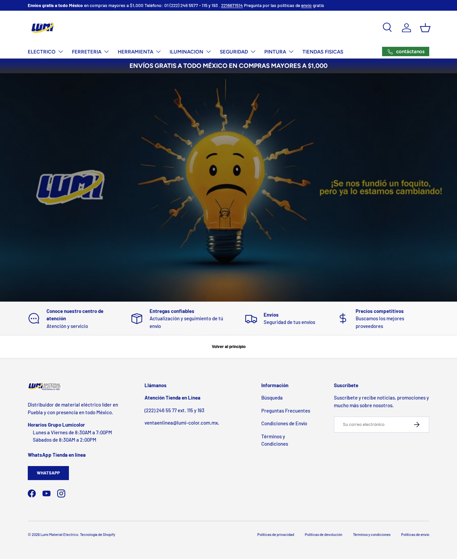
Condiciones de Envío (284, 423)
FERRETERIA (86, 52)
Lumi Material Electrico (59, 534)
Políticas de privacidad (275, 534)
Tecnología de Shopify (97, 534)
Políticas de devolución (323, 534)
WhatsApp (48, 472)
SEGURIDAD (234, 52)
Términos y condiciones (371, 534)
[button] (425, 27)
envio (306, 5)
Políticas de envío (415, 534)
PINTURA (275, 52)
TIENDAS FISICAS (322, 52)
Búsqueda (272, 398)
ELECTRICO (42, 52)
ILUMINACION (186, 52)
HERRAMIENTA (135, 52)
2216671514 (232, 5)
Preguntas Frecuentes (285, 411)
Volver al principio (229, 346)
